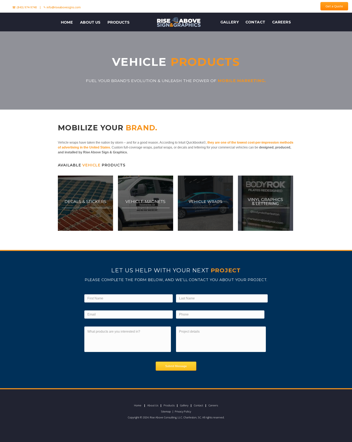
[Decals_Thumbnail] (85, 203)
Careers (281, 22)
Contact (255, 22)
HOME (67, 22)
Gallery (229, 22)
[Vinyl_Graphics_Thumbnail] (265, 203)
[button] (334, 6)
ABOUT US (90, 22)
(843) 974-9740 (27, 7)
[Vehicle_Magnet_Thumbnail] (145, 203)
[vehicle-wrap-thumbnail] (205, 203)
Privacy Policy (183, 411)
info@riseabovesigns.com (64, 7)
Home (137, 405)
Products (169, 405)
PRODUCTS (119, 22)
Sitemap (166, 411)
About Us (152, 405)
